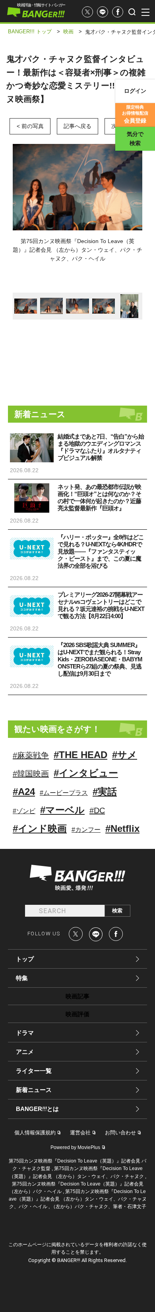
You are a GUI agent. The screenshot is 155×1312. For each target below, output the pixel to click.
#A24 (24, 791)
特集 (22, 978)
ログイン (135, 91)
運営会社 (80, 1133)
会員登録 (135, 114)
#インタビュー (86, 773)
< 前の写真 (30, 126)
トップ (25, 959)
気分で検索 (135, 138)
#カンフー (86, 829)
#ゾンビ (24, 811)
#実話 (105, 791)
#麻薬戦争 (31, 755)
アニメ (25, 1051)
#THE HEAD (80, 754)
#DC (97, 810)
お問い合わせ (120, 1133)
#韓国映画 (31, 773)
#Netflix (122, 828)
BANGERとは (37, 1109)
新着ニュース (34, 1089)
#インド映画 (40, 828)
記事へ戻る (77, 126)
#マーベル (62, 809)
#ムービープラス (64, 792)
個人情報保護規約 (35, 1133)
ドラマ (25, 1032)
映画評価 (77, 1014)
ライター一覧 (34, 1070)
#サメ (124, 754)
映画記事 (77, 996)
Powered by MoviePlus (75, 1147)
